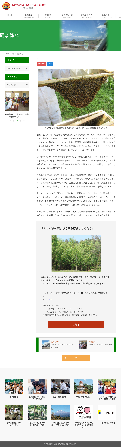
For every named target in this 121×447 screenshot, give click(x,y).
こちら (76, 324)
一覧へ (76, 358)
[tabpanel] (17, 104)
